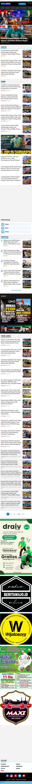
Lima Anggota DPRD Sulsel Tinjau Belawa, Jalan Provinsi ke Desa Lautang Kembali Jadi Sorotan (11, 168)
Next (23, 514)
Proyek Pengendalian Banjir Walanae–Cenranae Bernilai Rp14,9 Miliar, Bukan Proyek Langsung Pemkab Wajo (9, 96)
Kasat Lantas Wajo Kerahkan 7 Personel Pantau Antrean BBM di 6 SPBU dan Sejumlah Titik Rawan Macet (11, 107)
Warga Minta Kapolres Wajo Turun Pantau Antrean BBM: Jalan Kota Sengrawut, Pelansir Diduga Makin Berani (11, 62)
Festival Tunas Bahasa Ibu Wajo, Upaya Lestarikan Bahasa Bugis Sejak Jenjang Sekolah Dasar (14, 40)
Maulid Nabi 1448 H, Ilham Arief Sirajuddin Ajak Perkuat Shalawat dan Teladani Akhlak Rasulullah (11, 391)
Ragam (2, 42)
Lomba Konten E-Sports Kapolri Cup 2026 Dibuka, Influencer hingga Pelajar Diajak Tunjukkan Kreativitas (10, 178)
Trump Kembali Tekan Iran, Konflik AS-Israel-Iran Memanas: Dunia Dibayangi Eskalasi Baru (11, 351)
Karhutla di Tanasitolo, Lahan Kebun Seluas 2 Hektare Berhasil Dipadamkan (10, 412)
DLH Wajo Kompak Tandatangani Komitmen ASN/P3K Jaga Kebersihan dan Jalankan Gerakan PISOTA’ (11, 262)
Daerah (12, 8)
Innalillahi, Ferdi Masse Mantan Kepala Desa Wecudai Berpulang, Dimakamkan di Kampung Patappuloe (11, 86)
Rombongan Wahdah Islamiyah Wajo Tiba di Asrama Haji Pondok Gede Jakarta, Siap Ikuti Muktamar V (11, 442)
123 (19, 514)
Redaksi (13, 779)
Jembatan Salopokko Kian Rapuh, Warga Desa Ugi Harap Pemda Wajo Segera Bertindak (11, 72)
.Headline (7, 8)
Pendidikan (19, 766)
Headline (3, 764)
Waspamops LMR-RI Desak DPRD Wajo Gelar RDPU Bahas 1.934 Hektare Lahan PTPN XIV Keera (11, 242)
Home (2, 8)
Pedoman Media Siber (21, 779)
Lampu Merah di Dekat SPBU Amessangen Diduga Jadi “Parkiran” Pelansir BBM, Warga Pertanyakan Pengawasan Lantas (11, 52)
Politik (7, 224)
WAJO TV (22, 3)
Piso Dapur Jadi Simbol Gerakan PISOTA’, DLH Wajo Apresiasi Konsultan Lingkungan (10, 432)
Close (2, 781)
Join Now (8, 779)
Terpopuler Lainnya (16, 290)
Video (6, 228)
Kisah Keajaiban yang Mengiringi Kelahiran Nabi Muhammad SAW (11, 370)
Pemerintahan (5, 766)
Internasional (23, 8)
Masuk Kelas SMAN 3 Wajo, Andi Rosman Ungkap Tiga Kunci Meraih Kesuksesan (11, 402)
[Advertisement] (16, 201)
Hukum (17, 8)
